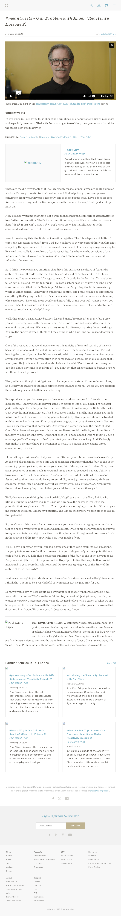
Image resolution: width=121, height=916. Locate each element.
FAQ (35, 893)
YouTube (85, 136)
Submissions (39, 897)
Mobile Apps (66, 863)
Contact (37, 882)
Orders (37, 889)
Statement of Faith (14, 889)
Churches (37, 863)
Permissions (39, 901)
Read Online (66, 860)
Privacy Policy (12, 897)
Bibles (9, 860)
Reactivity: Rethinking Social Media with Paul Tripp (68, 103)
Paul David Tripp (108, 34)
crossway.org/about (99, 790)
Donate (9, 871)
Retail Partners (40, 856)
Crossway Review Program (100, 863)
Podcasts (92, 856)
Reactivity (71, 149)
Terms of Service (13, 901)
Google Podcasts (61, 136)
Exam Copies (94, 867)
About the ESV (67, 856)
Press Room (93, 860)
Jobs (8, 893)
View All (111, 663)
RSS (75, 136)
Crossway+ (38, 867)
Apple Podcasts (29, 136)
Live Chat (38, 886)
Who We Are (11, 882)
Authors (9, 867)
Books (9, 856)
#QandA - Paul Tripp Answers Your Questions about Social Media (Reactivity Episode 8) (87, 734)
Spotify (44, 136)
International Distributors (44, 860)
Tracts (9, 863)
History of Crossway (15, 886)
